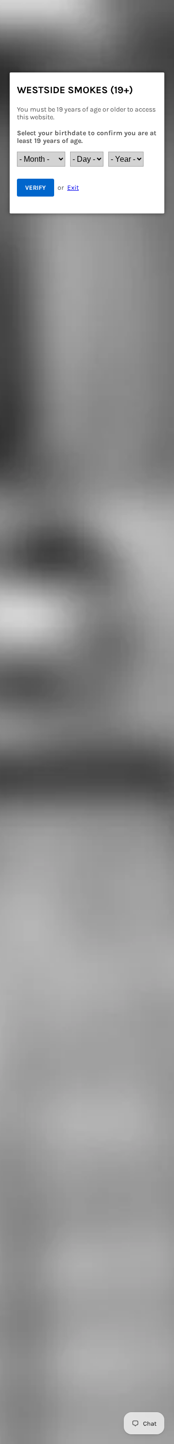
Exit (73, 188)
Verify (35, 187)
